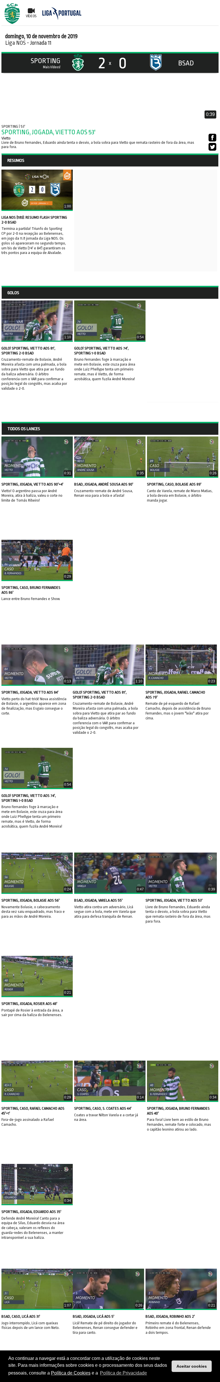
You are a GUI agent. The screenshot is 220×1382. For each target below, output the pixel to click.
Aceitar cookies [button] (191, 1366)
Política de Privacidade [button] (123, 1373)
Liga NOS (15, 43)
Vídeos (31, 16)
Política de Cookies (71, 1373)
